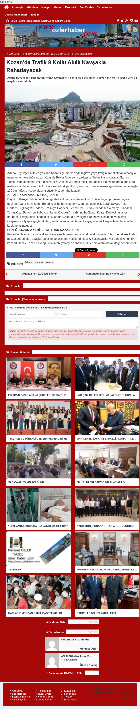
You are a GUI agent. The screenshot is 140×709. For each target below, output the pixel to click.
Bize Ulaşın (70, 699)
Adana (28, 262)
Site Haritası (19, 693)
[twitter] (122, 20)
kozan (49, 262)
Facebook (70, 693)
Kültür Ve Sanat (32, 54)
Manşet (45, 7)
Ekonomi (70, 7)
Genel (57, 7)
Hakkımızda (44, 690)
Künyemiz (69, 690)
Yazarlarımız (104, 7)
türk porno (6, 1)
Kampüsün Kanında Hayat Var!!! (106, 273)
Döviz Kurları (45, 699)
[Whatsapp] (124, 164)
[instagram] (131, 20)
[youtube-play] (136, 20)
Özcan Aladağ (89, 665)
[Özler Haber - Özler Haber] (6, 7)
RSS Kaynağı (19, 699)
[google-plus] (126, 20)
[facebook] (118, 20)
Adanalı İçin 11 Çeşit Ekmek (39, 273)
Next (96, 622)
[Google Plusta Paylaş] (90, 164)
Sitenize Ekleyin (21, 696)
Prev (91, 622)
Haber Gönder (46, 696)
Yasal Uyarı (44, 693)
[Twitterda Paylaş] (56, 164)
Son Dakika (87, 7)
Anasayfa (18, 7)
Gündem (32, 7)
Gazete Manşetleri (16, 14)
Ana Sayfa (14, 54)
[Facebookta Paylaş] (21, 164)
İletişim (34, 14)
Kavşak (39, 262)
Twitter (68, 696)
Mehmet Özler (89, 648)
